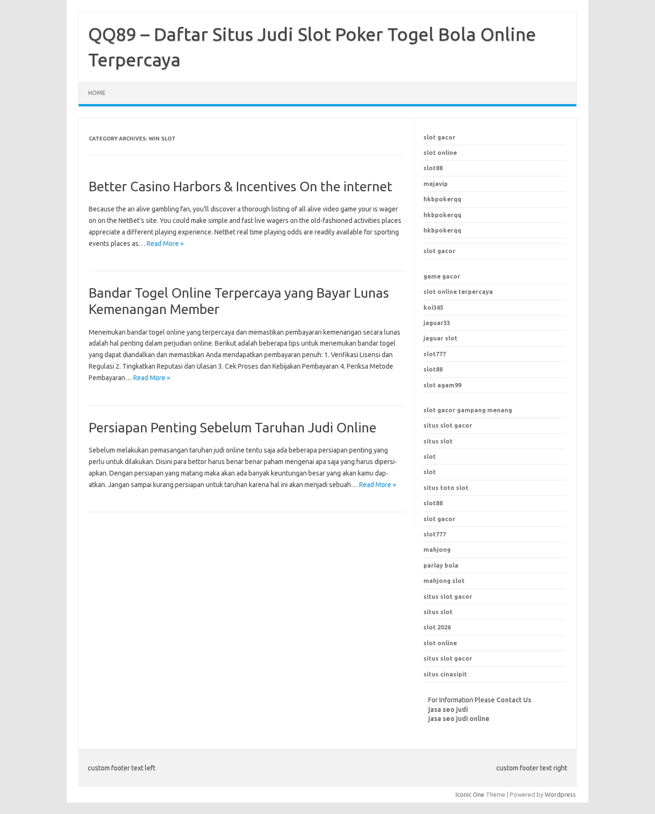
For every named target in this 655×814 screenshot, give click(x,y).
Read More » (165, 243)
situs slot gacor (447, 425)
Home (96, 93)
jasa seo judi (448, 709)
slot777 (434, 353)
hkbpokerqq (442, 199)
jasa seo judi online (459, 718)
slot (429, 456)
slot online (440, 152)
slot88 (433, 167)
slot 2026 (437, 627)
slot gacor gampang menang (467, 410)
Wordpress (560, 794)
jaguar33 (436, 322)
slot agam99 (442, 385)
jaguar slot (440, 338)
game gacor (441, 276)
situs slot (438, 441)
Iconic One (470, 794)
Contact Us (513, 700)
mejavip (435, 183)
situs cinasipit (445, 674)
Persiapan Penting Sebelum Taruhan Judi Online (232, 427)
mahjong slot (444, 580)
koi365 (433, 307)
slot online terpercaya (458, 291)
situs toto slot (445, 487)
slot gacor (439, 137)
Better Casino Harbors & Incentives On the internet (240, 186)
